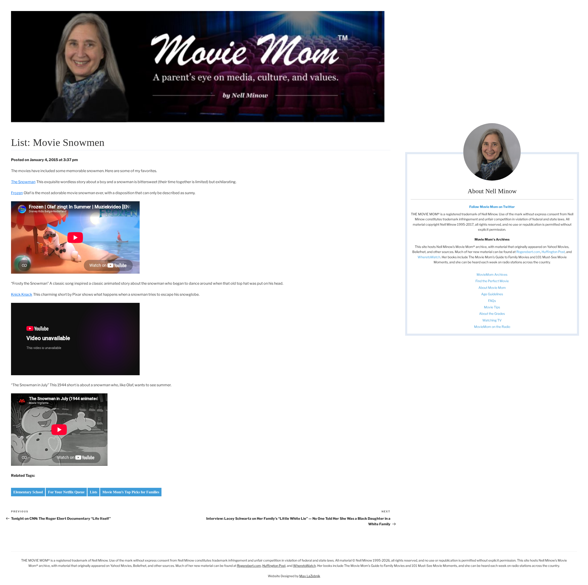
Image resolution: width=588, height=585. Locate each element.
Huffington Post (553, 252)
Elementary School (28, 492)
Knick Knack (21, 294)
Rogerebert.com (528, 252)
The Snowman (23, 182)
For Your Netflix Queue (66, 492)
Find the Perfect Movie (492, 281)
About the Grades (492, 313)
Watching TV (492, 320)
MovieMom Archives (492, 274)
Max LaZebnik (309, 576)
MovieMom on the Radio (492, 327)
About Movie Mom (492, 288)
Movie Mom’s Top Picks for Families (130, 492)
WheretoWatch (429, 257)
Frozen (17, 193)
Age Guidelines (492, 294)
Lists (93, 492)
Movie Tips (492, 307)
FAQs (492, 301)
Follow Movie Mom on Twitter (492, 207)
